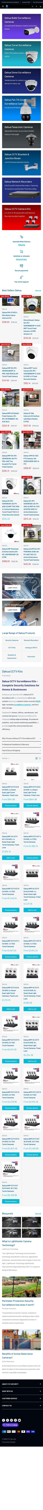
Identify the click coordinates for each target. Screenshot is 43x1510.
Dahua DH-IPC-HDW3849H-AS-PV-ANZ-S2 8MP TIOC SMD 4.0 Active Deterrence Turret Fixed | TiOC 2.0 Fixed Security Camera (10, 508)
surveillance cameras (22, 705)
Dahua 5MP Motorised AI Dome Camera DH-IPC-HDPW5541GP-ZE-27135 (10, 553)
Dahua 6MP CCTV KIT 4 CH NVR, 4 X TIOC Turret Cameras (32, 839)
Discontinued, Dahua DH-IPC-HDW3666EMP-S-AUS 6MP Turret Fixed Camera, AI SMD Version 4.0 (32, 327)
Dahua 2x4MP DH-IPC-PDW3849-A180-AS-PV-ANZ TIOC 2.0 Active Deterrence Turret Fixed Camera (32, 554)
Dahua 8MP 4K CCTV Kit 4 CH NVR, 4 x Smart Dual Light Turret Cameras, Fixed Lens (10, 841)
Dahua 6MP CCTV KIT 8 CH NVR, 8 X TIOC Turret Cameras (32, 1095)
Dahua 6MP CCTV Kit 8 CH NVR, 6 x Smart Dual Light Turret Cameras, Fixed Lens (10, 991)
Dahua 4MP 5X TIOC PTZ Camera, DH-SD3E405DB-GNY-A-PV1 (32, 460)
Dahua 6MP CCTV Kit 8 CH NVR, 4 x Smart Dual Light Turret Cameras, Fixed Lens (32, 791)
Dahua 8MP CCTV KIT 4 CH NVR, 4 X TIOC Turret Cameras (10, 943)
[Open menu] (3, 6)
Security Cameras (11, 640)
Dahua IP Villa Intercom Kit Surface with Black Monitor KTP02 (31, 417)
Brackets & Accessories (11, 656)
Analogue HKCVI (31, 648)
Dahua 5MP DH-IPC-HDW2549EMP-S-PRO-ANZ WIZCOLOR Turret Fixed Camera (10, 372)
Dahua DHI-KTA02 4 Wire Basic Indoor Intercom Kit (9, 315)
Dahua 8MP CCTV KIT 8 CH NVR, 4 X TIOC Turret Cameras (32, 943)
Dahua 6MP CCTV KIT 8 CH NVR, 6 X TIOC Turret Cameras (10, 1042)
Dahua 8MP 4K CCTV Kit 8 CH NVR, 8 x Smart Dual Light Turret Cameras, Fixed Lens (32, 1045)
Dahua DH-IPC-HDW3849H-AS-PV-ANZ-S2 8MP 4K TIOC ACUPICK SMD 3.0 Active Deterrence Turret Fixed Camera (32, 508)
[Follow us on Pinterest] (15, 1420)
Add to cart (10, 858)
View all (38, 290)
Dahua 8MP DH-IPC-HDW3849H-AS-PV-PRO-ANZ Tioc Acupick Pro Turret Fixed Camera (9, 461)
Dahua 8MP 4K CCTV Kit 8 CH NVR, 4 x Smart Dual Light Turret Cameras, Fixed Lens (32, 894)
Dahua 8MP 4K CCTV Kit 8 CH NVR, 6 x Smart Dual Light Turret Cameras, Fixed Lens (32, 993)
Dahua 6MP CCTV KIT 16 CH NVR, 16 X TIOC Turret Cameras (10, 1188)
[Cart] (40, 6)
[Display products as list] (40, 758)
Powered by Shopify (8, 1442)
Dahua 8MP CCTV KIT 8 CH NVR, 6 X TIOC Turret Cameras (10, 1095)
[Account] (36, 6)
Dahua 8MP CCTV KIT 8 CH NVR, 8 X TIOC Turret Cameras (10, 1141)
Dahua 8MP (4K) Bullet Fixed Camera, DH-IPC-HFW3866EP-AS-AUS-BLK (10, 417)
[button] (21, 738)
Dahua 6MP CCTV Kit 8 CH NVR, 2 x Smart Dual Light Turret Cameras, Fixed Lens (10, 791)
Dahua (4, 309)
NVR (38, 701)
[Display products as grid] (36, 758)
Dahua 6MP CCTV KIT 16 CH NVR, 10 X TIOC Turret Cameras (31, 1141)
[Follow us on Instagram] (11, 1420)
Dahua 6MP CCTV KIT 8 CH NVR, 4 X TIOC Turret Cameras (10, 891)
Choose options (11, 805)
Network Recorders (31, 640)
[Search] (32, 6)
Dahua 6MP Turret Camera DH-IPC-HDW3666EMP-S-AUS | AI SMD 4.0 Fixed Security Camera (32, 373)
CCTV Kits (12, 648)
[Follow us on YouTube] (19, 1420)
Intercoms (31, 656)
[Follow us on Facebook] (3, 1420)
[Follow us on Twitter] (7, 1420)
